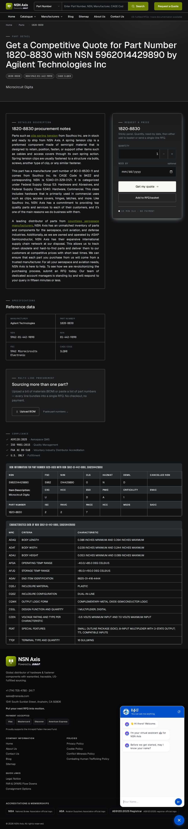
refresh (179, 712)
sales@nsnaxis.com (17, 696)
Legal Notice (13, 778)
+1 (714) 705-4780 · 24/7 (20, 690)
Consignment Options (18, 788)
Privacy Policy (75, 743)
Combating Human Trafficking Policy (88, 758)
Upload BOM (27, 411)
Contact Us (117, 16)
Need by (147, 163)
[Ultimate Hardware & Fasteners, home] (17, 6)
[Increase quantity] (172, 154)
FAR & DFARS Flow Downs (21, 783)
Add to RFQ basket (147, 197)
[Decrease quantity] (164, 154)
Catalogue (26, 16)
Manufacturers (50, 16)
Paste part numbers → (55, 411)
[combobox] (95, 6)
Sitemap (84, 16)
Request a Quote (168, 6)
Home (11, 16)
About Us (99, 16)
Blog (71, 16)
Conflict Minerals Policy (81, 753)
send (178, 802)
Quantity (123, 145)
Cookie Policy (75, 748)
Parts (21, 25)
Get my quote (145, 186)
